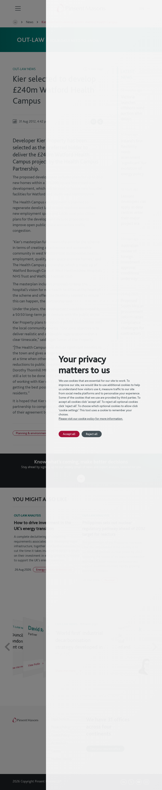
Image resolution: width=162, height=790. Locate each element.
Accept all (69, 434)
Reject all (91, 434)
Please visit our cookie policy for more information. (91, 418)
